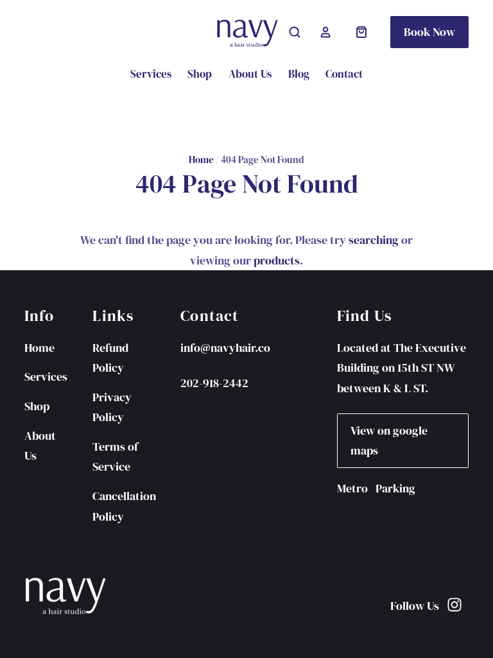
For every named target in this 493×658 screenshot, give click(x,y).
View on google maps (389, 440)
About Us (250, 74)
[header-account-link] (325, 32)
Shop (199, 74)
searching (374, 240)
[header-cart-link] (361, 32)
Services (150, 74)
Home (201, 159)
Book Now (429, 32)
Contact (344, 74)
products (277, 260)
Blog (298, 74)
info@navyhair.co (225, 348)
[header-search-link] (294, 32)
